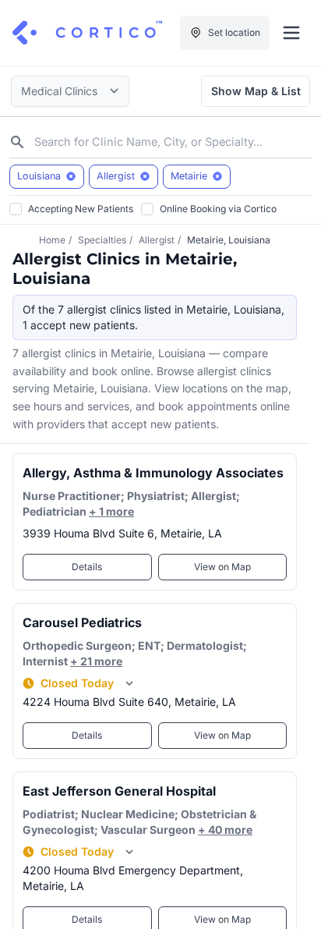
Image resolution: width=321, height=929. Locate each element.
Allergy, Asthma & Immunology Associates (153, 472)
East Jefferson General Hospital (119, 791)
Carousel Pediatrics (82, 622)
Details (87, 567)
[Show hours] (129, 683)
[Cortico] (87, 32)
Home (52, 240)
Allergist (157, 240)
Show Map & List (256, 91)
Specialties (102, 240)
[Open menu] (291, 33)
